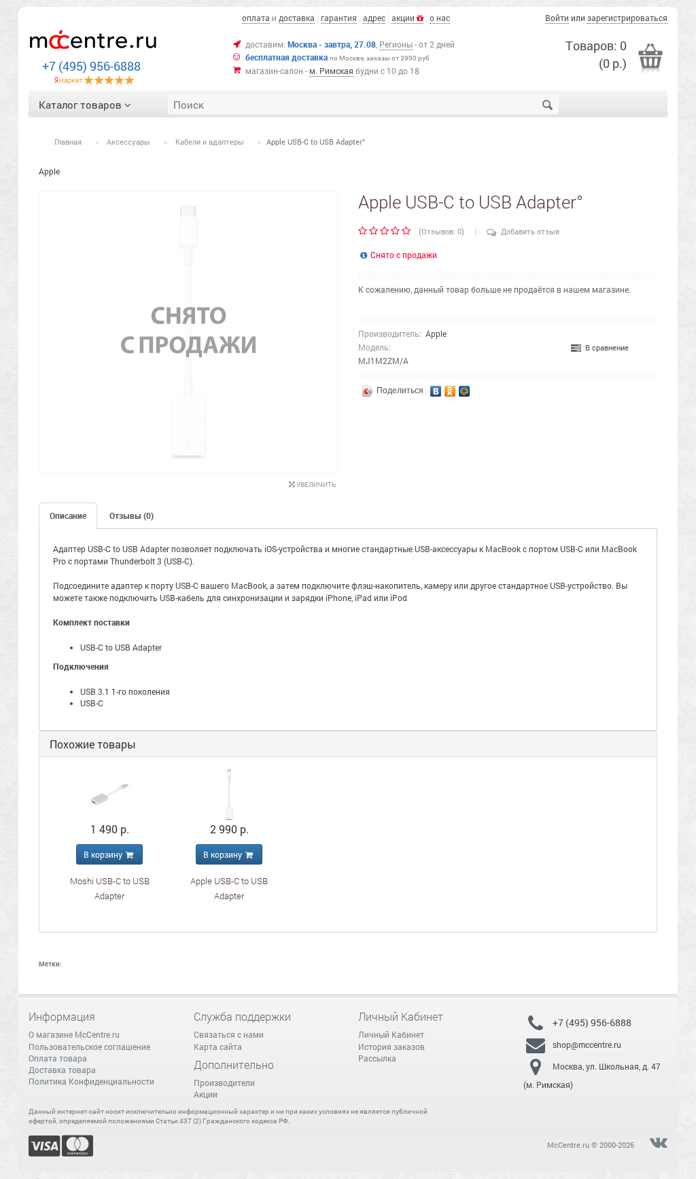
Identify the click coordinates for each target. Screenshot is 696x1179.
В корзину (104, 854)
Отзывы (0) (131, 515)
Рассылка (377, 1058)
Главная (68, 142)
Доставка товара (62, 1069)
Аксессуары (128, 142)
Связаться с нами (229, 1034)
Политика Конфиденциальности (91, 1081)
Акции (206, 1094)
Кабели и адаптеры (209, 142)
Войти (557, 17)
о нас (440, 17)
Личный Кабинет (391, 1034)
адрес (374, 17)
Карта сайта (218, 1046)
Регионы (396, 44)
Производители (224, 1082)
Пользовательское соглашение (89, 1046)
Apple (436, 333)
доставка (297, 17)
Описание (68, 515)
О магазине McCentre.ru (74, 1034)
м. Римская (331, 70)
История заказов (391, 1046)
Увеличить (315, 484)
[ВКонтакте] (436, 387)
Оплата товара (58, 1058)
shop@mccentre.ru (587, 1044)
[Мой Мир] (464, 387)
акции (404, 17)
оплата (256, 17)
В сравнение (605, 347)
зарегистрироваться (627, 17)
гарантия (339, 17)
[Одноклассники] (450, 387)
